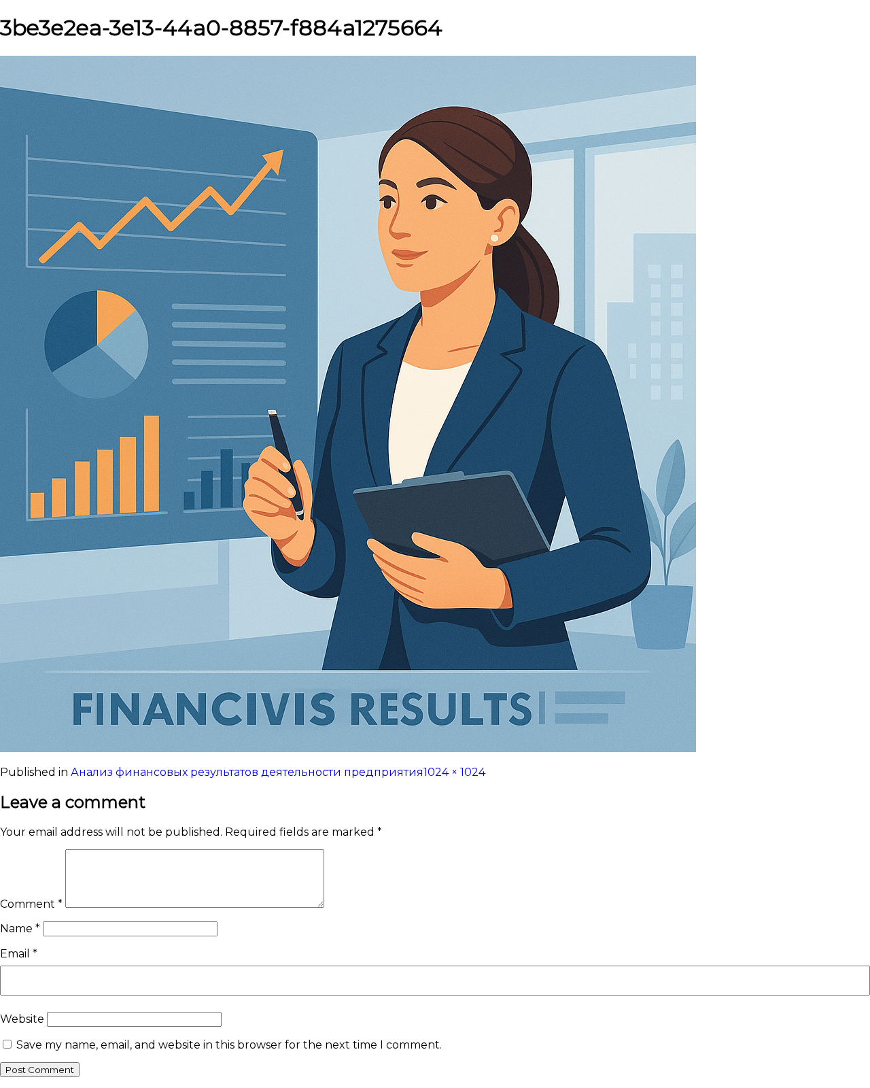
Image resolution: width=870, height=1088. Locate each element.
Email (18, 953)
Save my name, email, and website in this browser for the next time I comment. (229, 1044)
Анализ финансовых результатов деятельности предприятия (247, 772)
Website (22, 1019)
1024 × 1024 (454, 772)
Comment (31, 904)
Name (20, 928)
